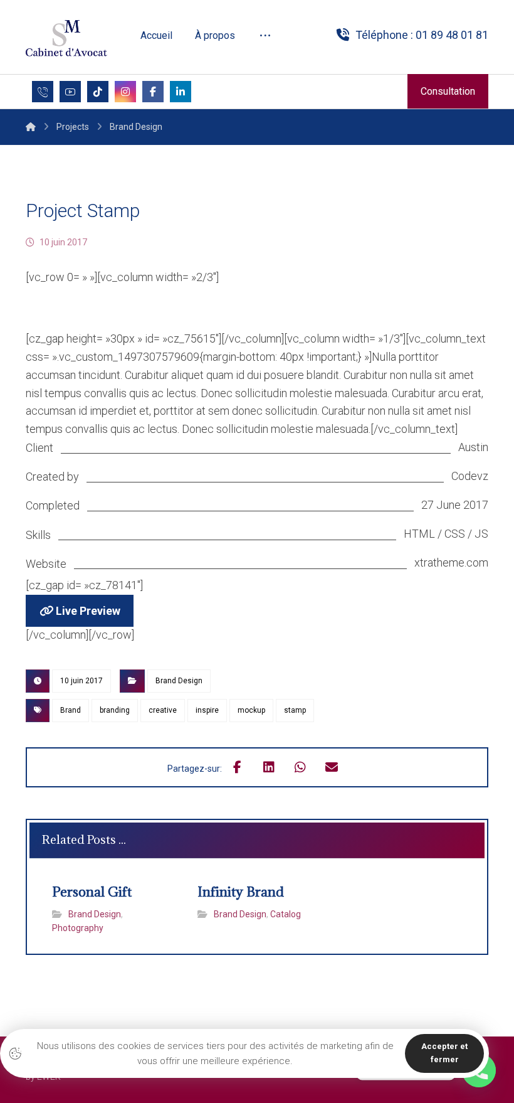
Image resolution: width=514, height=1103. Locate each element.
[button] (265, 36)
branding (115, 710)
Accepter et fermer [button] (444, 1053)
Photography (77, 928)
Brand (70, 710)
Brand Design (178, 680)
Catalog (285, 914)
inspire (207, 710)
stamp (295, 710)
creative (163, 710)
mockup (251, 710)
